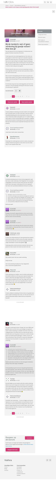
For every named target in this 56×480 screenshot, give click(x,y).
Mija (11, 323)
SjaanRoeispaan (14, 136)
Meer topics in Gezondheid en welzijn (43, 40)
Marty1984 (13, 253)
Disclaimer (19, 468)
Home (7, 5)
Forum (11, 5)
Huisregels (19, 467)
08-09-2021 (12, 41)
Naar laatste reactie (27, 102)
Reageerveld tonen (13, 449)
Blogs (5, 468)
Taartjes (12, 379)
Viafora (8, 460)
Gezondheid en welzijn (20, 5)
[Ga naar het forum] (48, 2)
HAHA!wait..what (15, 233)
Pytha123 (12, 107)
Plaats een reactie (12, 102)
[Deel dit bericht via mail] (19, 90)
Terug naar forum (42, 34)
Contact (6, 470)
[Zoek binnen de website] (45, 2)
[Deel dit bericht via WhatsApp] (16, 90)
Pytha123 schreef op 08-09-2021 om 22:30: (17, 349)
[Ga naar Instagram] (50, 460)
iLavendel (13, 39)
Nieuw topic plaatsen (43, 44)
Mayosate (13, 270)
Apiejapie (13, 174)
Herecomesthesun (15, 288)
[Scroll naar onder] (53, 11)
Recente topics (41, 37)
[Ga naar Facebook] (47, 460)
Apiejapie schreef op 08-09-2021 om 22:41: (17, 194)
